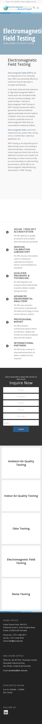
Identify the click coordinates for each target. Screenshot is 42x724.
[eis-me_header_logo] (17, 7)
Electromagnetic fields (17, 130)
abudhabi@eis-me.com (17, 670)
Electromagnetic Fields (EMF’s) (20, 73)
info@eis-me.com (15, 641)
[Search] (33, 7)
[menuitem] (33, 7)
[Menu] (38, 8)
